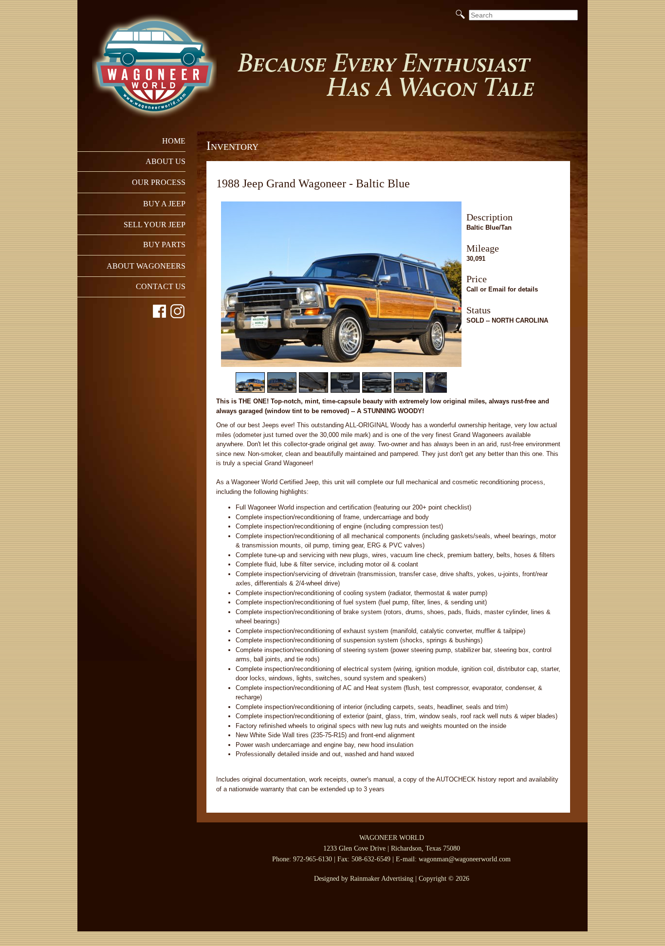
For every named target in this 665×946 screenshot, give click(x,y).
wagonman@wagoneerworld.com (465, 859)
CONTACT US (160, 286)
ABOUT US (165, 161)
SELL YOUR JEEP (154, 224)
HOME (173, 141)
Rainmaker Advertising (381, 878)
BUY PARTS (164, 244)
